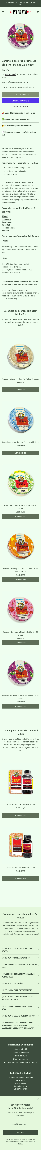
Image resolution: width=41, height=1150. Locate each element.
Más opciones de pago (20, 106)
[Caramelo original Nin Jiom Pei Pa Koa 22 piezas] (20, 356)
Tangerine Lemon (8, 228)
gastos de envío (10, 74)
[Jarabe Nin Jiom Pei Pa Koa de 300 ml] (20, 782)
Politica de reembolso (21, 1052)
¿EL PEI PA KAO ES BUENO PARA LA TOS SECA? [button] (17, 1007)
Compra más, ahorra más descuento (15, 82)
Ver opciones (20, 390)
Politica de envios (20, 1056)
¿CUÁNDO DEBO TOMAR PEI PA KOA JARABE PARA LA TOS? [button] (18, 975)
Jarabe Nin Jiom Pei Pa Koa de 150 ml (20, 868)
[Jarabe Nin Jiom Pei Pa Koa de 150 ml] (20, 845)
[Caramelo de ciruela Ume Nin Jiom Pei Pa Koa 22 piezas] (20, 673)
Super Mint (6, 225)
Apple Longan (7, 222)
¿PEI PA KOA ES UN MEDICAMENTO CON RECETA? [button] (17, 949)
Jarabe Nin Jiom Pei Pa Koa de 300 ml (20, 804)
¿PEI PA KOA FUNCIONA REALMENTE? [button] (16, 958)
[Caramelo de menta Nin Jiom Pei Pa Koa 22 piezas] (20, 420)
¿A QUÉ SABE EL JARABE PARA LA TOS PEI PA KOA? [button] (19, 966)
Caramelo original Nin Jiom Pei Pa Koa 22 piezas (20, 379)
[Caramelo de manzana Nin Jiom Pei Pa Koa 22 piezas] (20, 609)
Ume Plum (5, 231)
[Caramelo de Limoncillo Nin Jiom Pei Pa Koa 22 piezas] (20, 483)
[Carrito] (38, 12)
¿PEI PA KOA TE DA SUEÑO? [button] (12, 983)
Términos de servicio (20, 1059)
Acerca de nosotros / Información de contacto (20, 1062)
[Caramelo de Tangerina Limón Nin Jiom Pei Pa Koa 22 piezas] (20, 546)
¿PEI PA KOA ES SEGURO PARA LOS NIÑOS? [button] (18, 1016)
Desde (20, 382)
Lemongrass (6, 219)
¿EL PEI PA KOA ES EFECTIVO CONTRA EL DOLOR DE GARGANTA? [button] (17, 998)
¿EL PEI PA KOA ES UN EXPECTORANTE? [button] (17, 990)
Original (5, 216)
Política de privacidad (20, 1049)
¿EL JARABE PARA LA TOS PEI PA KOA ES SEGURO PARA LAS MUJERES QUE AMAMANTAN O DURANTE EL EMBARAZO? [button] (18, 1025)
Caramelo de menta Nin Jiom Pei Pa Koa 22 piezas (20, 442)
